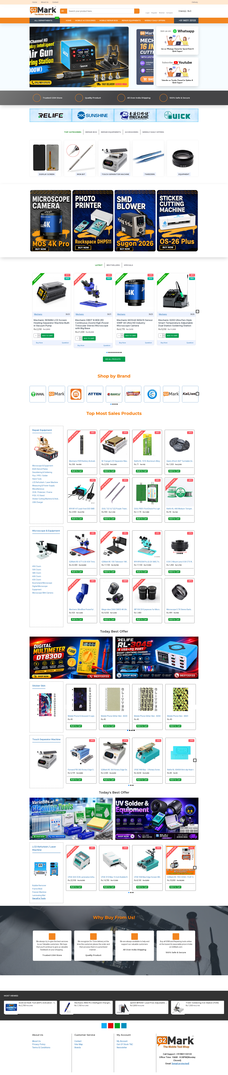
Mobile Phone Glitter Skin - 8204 (147, 716)
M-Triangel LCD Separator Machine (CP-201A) (115, 461)
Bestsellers (113, 265)
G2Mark (171, 401)
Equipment (184, 174)
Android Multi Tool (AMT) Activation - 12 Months (37, 1003)
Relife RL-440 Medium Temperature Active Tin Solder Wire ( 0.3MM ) (180, 509)
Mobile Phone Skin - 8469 (177, 716)
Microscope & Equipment (46, 531)
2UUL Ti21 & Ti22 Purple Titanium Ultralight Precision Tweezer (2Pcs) (115, 509)
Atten (95, 401)
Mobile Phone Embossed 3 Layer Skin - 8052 (82, 716)
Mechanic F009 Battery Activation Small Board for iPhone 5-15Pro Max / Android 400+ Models (82, 461)
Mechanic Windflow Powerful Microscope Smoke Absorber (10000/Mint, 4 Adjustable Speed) (82, 609)
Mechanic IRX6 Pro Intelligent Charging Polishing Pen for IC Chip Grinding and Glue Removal (93, 1003)
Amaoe (75, 401)
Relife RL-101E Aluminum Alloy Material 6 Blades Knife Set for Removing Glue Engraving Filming (147, 461)
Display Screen (46, 174)
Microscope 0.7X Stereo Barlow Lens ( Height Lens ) (180, 609)
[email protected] (180, 1063)
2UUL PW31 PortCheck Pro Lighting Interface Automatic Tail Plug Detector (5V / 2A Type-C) (147, 509)
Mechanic (38, 314)
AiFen (57, 401)
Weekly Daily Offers (153, 132)
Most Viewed (11, 996)
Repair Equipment (42, 430)
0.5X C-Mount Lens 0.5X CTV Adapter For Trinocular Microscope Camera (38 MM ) (180, 562)
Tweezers (150, 174)
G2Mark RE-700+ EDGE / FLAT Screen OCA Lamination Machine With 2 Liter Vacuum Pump (181, 877)
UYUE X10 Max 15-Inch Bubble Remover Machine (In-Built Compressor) (115, 877)
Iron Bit (81, 174)
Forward (152, 401)
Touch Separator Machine (115, 174)
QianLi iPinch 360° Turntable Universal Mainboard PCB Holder (180, 461)
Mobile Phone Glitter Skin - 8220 (114, 716)
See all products (113, 359)
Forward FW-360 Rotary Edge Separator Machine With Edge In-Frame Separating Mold (82, 770)
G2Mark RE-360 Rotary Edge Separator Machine (115, 770)
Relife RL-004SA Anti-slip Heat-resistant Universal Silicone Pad (181, 770)
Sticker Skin (38, 685)
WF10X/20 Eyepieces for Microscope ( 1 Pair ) (147, 609)
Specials (128, 265)
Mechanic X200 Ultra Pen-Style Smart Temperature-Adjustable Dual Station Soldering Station (175, 323)
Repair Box (91, 132)
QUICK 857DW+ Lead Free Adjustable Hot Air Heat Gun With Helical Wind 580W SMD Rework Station (148, 1003)
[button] (30, 311)
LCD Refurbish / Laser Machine (44, 848)
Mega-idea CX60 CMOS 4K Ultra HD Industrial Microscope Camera (115, 609)
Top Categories (72, 132)
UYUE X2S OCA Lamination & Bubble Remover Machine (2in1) (82, 877)
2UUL (37, 401)
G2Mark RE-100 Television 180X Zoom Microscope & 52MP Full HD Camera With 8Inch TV (115, 562)
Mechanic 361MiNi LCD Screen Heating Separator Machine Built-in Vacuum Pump (52, 323)
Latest (99, 265)
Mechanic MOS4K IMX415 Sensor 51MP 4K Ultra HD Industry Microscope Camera (135, 323)
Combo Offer (133, 401)
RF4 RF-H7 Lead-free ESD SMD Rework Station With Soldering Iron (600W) (82, 509)
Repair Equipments (111, 132)
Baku (113, 401)
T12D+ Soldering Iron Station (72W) (202, 1003)
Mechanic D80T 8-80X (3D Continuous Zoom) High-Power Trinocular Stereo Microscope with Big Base (92, 324)
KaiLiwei (190, 401)
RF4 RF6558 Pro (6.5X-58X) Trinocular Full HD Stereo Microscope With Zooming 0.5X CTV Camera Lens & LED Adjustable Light (147, 562)
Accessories (131, 132)
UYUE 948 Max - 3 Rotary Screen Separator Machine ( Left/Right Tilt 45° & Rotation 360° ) (148, 770)
